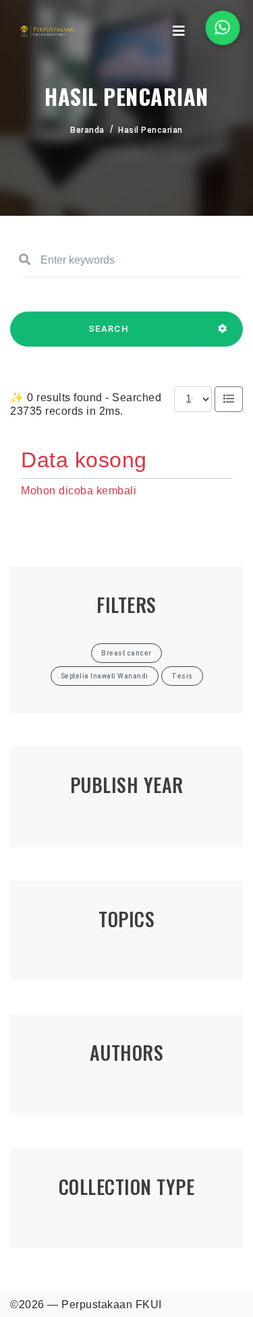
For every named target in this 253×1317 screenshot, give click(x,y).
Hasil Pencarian (150, 130)
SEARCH (108, 329)
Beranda (87, 130)
